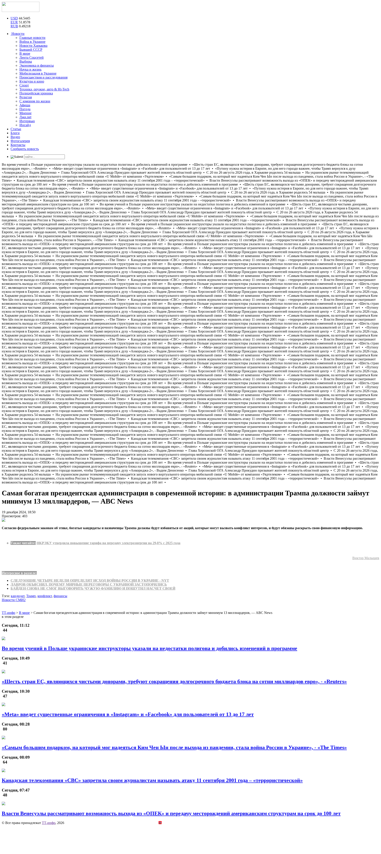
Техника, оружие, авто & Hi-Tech (44, 89)
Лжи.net (25, 117)
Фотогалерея (20, 141)
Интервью (27, 121)
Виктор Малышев (365, 558)
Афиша (24, 105)
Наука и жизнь (30, 69)
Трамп (31, 596)
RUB (14, 26)
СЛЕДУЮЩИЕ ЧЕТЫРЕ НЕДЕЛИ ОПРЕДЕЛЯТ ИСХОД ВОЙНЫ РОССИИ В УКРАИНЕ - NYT (90, 580)
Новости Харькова (33, 45)
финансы (60, 596)
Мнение (25, 113)
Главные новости (32, 38)
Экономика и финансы (36, 65)
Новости (17, 34)
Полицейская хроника (36, 93)
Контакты (18, 145)
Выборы (25, 61)
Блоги (15, 133)
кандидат (17, 596)
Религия (25, 97)
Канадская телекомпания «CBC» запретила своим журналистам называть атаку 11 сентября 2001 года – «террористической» (152, 780)
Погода (24, 109)
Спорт (24, 85)
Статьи (16, 129)
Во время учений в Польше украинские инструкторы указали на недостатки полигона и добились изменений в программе (149, 648)
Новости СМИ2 (14, 600)
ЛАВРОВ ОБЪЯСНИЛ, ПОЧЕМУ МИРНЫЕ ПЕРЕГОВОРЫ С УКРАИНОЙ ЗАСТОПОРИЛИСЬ (89, 584)
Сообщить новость (25, 149)
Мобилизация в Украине (37, 73)
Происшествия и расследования (43, 77)
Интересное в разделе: (19, 573)
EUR (14, 22)
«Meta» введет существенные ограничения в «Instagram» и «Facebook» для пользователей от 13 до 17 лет (128, 714)
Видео (15, 137)
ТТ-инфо (48, 823)
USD (14, 18)
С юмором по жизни (34, 101)
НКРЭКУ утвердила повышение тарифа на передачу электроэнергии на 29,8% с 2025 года (108, 543)
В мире (24, 53)
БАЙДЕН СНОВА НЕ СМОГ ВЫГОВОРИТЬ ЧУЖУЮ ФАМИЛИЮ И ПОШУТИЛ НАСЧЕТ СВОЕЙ (93, 588)
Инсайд (25, 125)
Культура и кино (31, 81)
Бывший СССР (30, 49)
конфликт (44, 596)
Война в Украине (32, 41)
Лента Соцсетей (31, 57)
